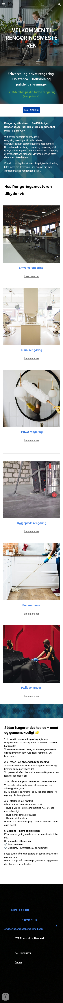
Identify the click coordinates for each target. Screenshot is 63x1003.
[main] (31, 33)
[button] (3, 4)
